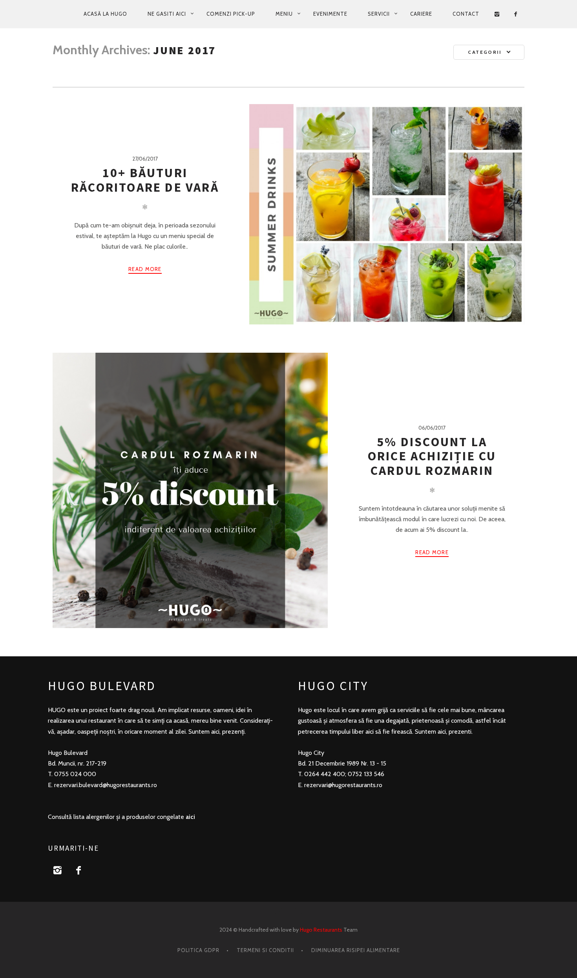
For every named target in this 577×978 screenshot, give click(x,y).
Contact (466, 14)
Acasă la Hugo (105, 14)
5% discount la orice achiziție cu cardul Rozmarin (432, 456)
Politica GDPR (198, 950)
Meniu (284, 14)
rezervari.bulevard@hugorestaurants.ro (105, 785)
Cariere (421, 14)
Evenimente (330, 14)
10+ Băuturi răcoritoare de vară (145, 180)
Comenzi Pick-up (230, 14)
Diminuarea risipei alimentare (355, 950)
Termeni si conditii (265, 950)
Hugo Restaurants (321, 929)
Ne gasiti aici (167, 14)
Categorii (484, 52)
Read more (145, 269)
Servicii (379, 14)
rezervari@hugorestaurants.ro (343, 785)
